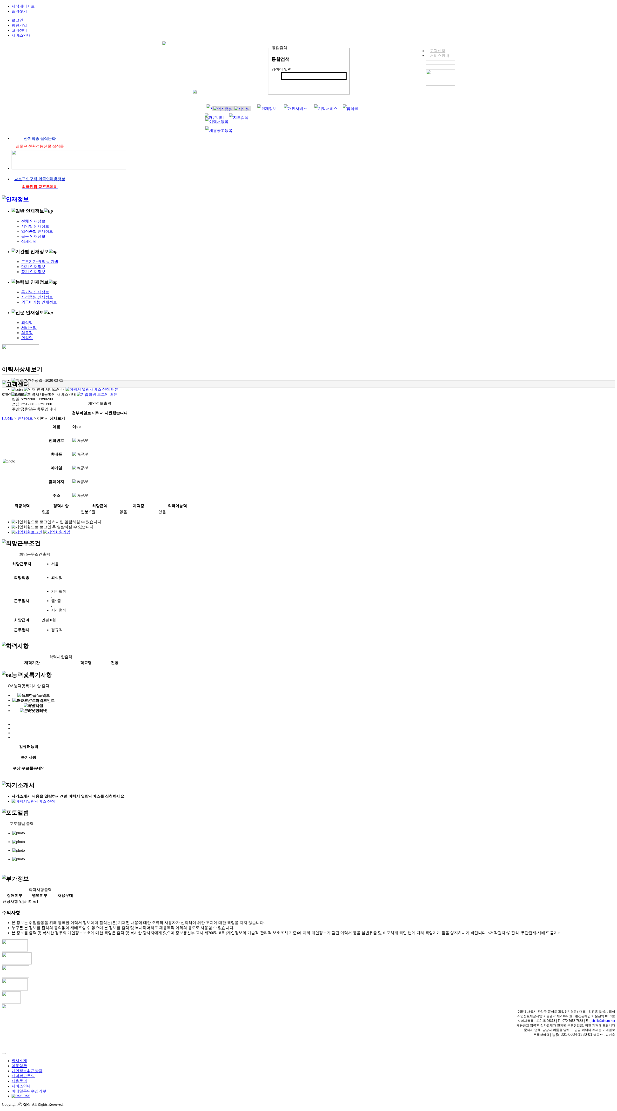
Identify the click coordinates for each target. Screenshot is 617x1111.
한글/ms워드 (39, 695)
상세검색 (29, 241)
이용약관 (19, 1066)
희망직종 (21, 578)
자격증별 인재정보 (37, 297)
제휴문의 (19, 1081)
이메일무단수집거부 (29, 1091)
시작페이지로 (23, 6)
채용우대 (65, 895)
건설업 (27, 338)
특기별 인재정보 (35, 292)
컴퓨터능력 (28, 746)
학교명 (86, 663)
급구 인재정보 (33, 236)
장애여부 (14, 895)
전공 (115, 663)
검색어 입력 (281, 69)
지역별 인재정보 (35, 226)
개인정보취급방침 (27, 1071)
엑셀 (39, 705)
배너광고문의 (23, 1076)
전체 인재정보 (33, 221)
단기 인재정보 (33, 267)
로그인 (17, 20)
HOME (7, 418)
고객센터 (437, 51)
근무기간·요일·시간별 (39, 262)
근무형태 (21, 630)
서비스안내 (439, 56)
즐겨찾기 (19, 11)
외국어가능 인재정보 (39, 302)
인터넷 (41, 711)
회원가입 (19, 25)
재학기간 (32, 663)
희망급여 (21, 620)
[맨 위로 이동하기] (4, 1053)
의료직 (27, 333)
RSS (26, 1096)
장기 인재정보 (33, 272)
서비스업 (29, 328)
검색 (287, 84)
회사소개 (19, 1061)
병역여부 (39, 895)
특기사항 (28, 757)
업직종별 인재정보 (37, 231)
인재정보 (25, 418)
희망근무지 (21, 564)
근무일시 (21, 601)
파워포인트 (45, 700)
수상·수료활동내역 (29, 768)
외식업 (27, 323)
